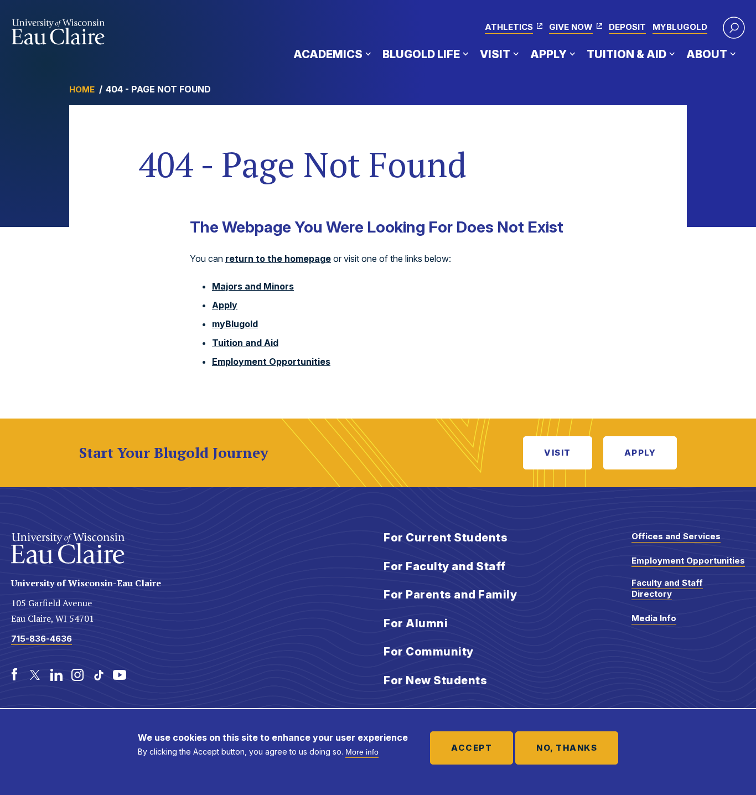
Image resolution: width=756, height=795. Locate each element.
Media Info (653, 618)
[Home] (58, 32)
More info (362, 751)
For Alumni (416, 623)
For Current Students (446, 537)
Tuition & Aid (626, 54)
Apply (548, 54)
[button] (734, 28)
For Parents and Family (450, 594)
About (706, 54)
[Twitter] (35, 674)
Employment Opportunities (271, 361)
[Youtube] (119, 674)
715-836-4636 (41, 638)
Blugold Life (421, 54)
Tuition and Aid (245, 342)
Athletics (509, 27)
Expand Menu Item (368, 53)
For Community (429, 651)
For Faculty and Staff (445, 566)
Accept (471, 747)
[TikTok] (98, 674)
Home (82, 89)
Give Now (571, 27)
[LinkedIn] (56, 674)
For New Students (435, 680)
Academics (328, 54)
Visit (495, 54)
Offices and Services (676, 536)
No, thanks (566, 747)
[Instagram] (77, 674)
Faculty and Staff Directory (667, 588)
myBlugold (680, 27)
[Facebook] (14, 674)
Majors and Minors (253, 286)
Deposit (627, 27)
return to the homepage (278, 258)
